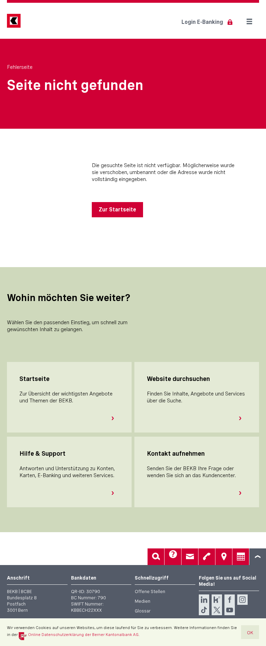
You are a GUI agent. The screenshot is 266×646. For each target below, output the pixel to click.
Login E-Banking (202, 22)
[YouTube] (229, 610)
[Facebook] (229, 599)
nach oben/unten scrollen (257, 556)
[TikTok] (204, 610)
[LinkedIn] (204, 599)
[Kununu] (217, 599)
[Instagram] (242, 599)
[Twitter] (217, 610)
